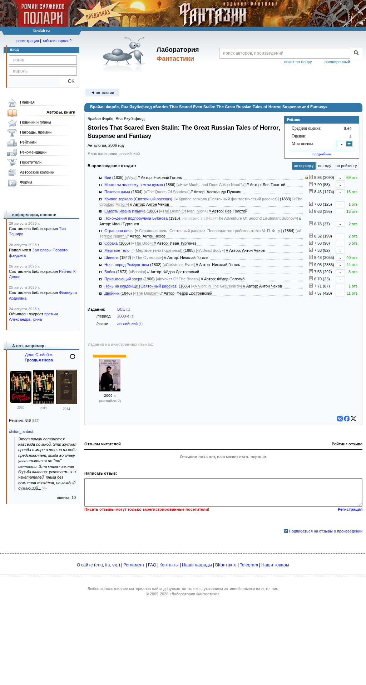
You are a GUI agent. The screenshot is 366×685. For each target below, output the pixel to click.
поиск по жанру (298, 62)
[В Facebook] (347, 418)
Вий (107, 177)
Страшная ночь (118, 231)
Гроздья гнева (39, 360)
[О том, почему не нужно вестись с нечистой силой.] (311, 224)
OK (68, 81)
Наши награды (197, 565)
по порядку (304, 166)
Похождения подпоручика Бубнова (136, 218)
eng (99, 565)
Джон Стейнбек (39, 354)
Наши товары (275, 565)
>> (44, 488)
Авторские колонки (37, 172)
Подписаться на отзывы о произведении (325, 531)
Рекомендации (33, 152)
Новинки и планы (35, 122)
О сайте (85, 565)
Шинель (111, 257)
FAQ (152, 565)
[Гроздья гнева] (20, 402)
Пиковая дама (117, 192)
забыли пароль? (56, 41)
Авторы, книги (60, 112)
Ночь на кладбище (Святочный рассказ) (141, 286)
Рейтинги (28, 142)
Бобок (109, 272)
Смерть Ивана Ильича (124, 211)
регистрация (27, 41)
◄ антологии (102, 92)
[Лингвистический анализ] (306, 177)
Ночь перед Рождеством (126, 264)
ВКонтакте (226, 565)
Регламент (134, 565)
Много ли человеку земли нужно (133, 184)
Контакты (169, 565)
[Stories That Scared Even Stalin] (109, 390)
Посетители (30, 162)
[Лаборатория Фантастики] (125, 54)
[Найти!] (356, 53)
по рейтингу (346, 166)
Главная (27, 102)
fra (107, 565)
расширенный (337, 62)
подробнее (321, 154)
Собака (111, 243)
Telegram (249, 565)
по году (324, 166)
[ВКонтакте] (340, 418)
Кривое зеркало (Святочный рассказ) (138, 199)
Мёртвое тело (116, 250)
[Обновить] (72, 359)
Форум (26, 182)
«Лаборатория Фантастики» (194, 594)
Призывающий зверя (123, 279)
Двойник (111, 293)
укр (115, 565)
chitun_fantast (21, 431)
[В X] (353, 418)
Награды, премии (35, 132)
